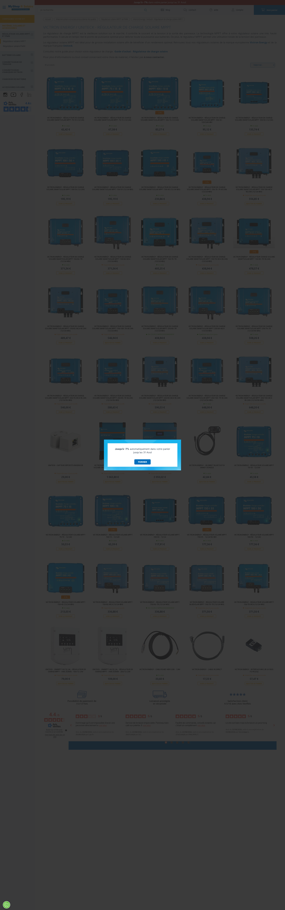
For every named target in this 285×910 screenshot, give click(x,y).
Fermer (142, 462)
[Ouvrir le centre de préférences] (6, 905)
